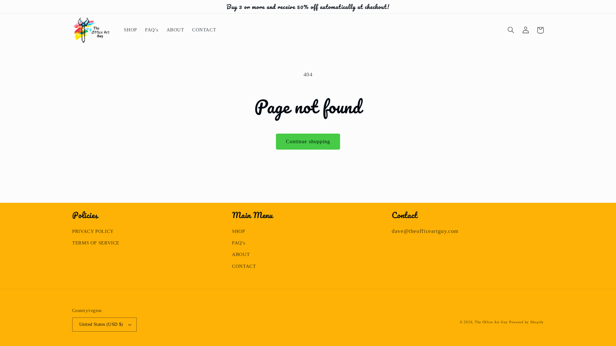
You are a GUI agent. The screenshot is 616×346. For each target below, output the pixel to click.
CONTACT (244, 266)
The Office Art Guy (491, 322)
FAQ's (238, 242)
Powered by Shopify (526, 322)
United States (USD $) (101, 324)
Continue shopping (308, 141)
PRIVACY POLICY (93, 231)
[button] (510, 30)
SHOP (238, 231)
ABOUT (241, 254)
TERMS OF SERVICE (95, 242)
